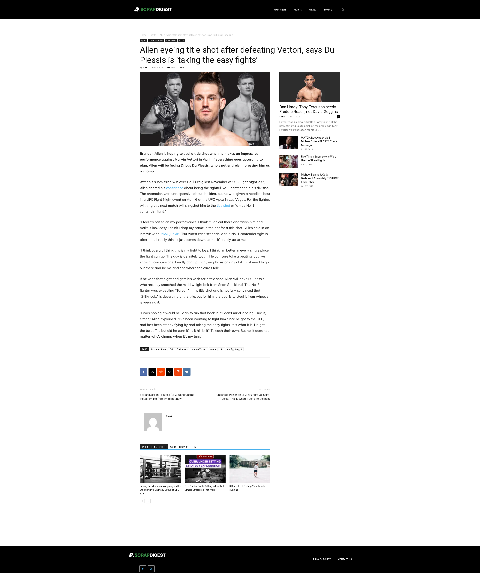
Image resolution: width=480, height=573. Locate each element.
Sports (181, 40)
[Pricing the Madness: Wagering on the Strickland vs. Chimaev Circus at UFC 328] (160, 469)
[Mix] (178, 372)
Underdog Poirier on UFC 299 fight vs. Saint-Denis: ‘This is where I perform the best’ (243, 396)
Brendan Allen (158, 349)
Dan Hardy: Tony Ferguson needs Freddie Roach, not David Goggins (308, 109)
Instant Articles (156, 40)
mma (213, 349)
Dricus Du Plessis (179, 349)
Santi (146, 67)
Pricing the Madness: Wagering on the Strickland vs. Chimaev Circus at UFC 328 (160, 490)
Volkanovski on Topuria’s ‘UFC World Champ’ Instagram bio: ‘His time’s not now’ (167, 396)
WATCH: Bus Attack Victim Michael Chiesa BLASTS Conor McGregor (319, 141)
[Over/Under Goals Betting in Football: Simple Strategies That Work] (205, 469)
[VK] (186, 372)
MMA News (171, 40)
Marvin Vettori (199, 349)
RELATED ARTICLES (154, 447)
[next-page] (148, 501)
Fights (153, 35)
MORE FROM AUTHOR (183, 447)
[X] (152, 372)
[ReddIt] (161, 372)
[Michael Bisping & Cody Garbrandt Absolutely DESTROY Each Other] (288, 179)
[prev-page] (142, 501)
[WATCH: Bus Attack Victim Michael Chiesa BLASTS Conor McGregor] (288, 142)
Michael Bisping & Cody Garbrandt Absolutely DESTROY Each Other (320, 178)
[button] (343, 9)
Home (143, 35)
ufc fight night (234, 349)
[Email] (169, 372)
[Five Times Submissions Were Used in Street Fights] (288, 161)
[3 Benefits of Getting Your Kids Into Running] (250, 469)
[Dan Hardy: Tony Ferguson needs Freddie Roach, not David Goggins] (309, 87)
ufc (221, 349)
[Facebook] (143, 372)
